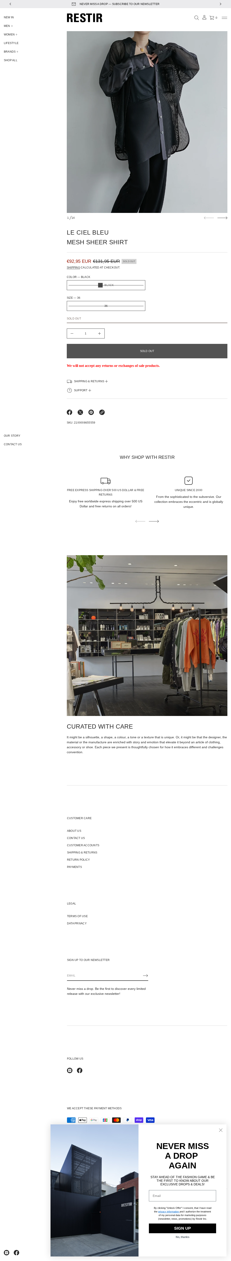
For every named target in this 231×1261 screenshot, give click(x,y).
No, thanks (182, 1237)
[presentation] (147, 122)
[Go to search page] (197, 18)
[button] (197, 18)
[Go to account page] (204, 19)
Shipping (73, 267)
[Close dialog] (221, 1130)
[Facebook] (16, 1253)
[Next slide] (222, 218)
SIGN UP (182, 1228)
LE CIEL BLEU (88, 232)
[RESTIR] (84, 17)
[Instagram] (7, 1253)
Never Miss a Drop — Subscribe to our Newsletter (119, 4)
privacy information (168, 1211)
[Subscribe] (145, 975)
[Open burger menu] (224, 18)
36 (106, 306)
